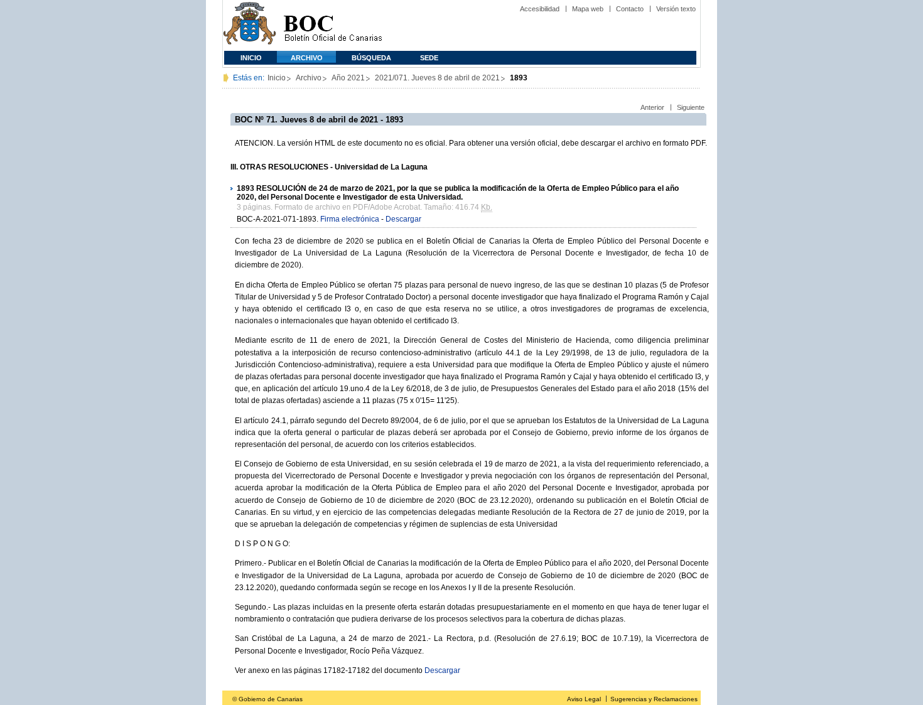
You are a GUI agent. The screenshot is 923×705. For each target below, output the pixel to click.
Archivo (307, 58)
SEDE (429, 58)
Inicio (251, 58)
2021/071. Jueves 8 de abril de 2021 (437, 77)
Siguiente (690, 107)
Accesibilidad (539, 9)
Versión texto (676, 9)
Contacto (630, 9)
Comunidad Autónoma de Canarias (249, 25)
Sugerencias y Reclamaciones (654, 699)
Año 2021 (348, 77)
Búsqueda (371, 58)
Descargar (403, 219)
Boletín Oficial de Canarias (332, 25)
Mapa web (587, 9)
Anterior (652, 107)
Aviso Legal (584, 699)
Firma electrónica (349, 219)
